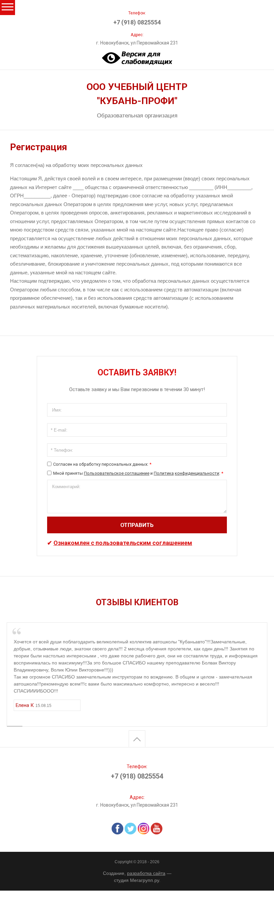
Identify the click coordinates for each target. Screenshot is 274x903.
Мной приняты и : (138, 473)
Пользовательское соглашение (116, 473)
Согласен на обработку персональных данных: (102, 464)
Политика (164, 473)
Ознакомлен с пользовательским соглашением (122, 542)
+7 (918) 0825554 (137, 22)
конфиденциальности (197, 473)
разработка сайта (146, 873)
